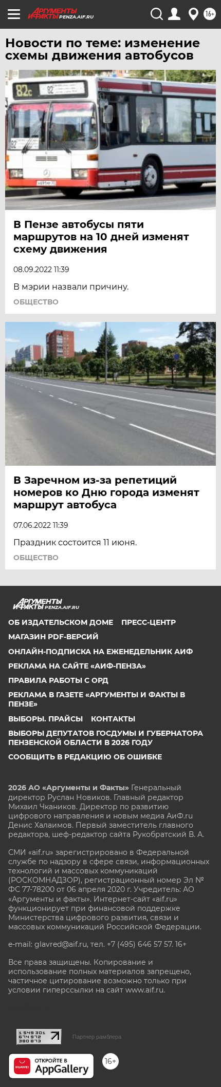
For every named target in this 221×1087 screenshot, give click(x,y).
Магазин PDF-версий (53, 636)
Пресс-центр (148, 622)
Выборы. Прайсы (45, 718)
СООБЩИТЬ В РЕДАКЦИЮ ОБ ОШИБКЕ (85, 756)
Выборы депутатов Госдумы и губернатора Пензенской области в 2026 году (105, 738)
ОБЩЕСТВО (36, 302)
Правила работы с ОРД (58, 680)
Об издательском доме (60, 622)
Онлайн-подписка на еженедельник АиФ (100, 651)
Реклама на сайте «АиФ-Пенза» (77, 666)
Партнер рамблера (96, 1037)
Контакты (113, 718)
